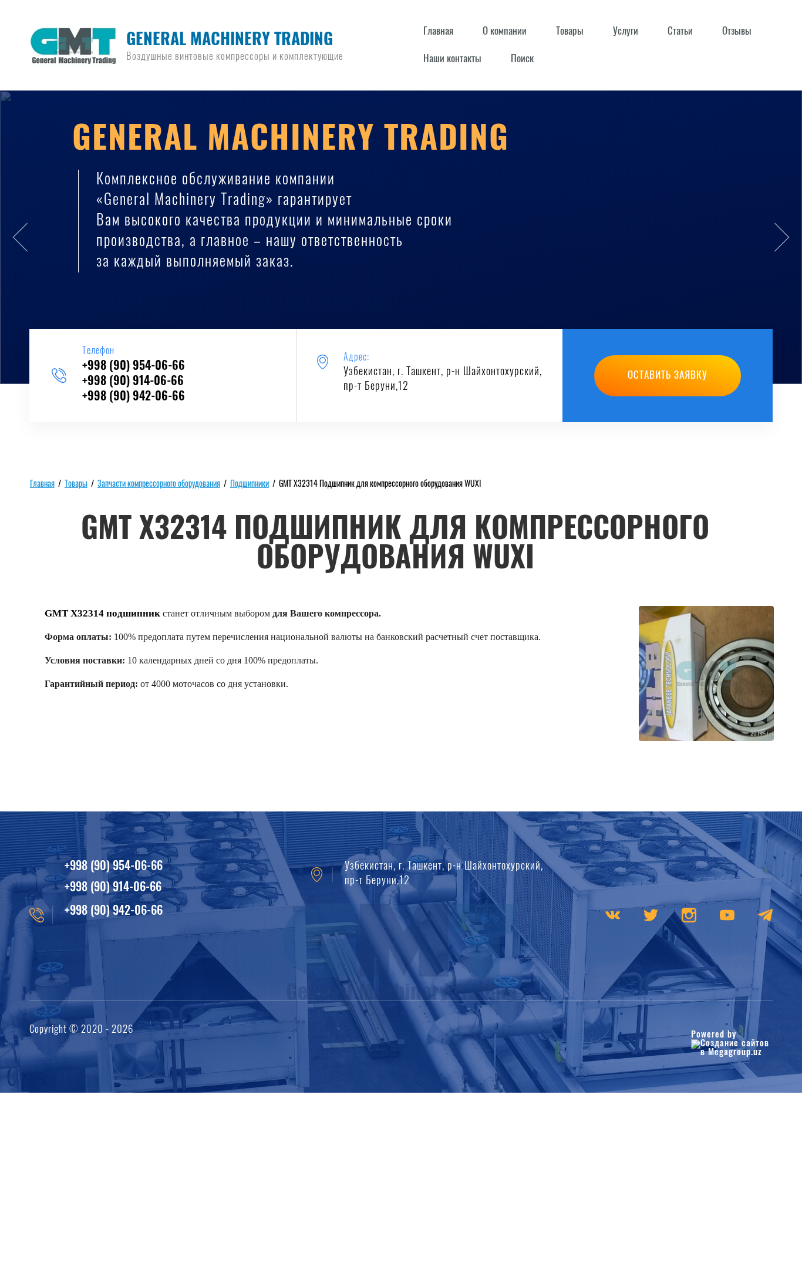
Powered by (713, 1034)
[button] (667, 375)
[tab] (382, 365)
